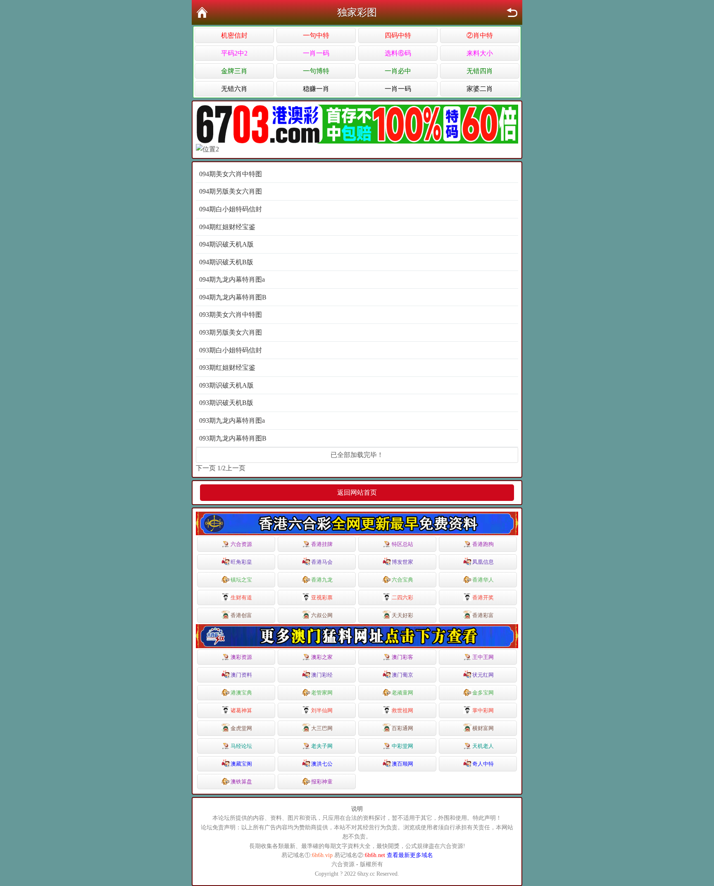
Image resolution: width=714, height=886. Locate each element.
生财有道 (241, 597)
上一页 (235, 468)
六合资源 (241, 544)
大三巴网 (322, 728)
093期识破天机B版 (226, 402)
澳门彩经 (322, 675)
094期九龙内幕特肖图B (233, 297)
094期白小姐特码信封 (230, 209)
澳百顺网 (402, 764)
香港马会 (322, 562)
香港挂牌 (322, 544)
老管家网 (322, 693)
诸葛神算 (241, 710)
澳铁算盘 (241, 781)
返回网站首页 (357, 492)
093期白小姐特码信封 (230, 350)
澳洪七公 (322, 764)
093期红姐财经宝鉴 (227, 367)
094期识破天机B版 (226, 262)
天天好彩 (402, 615)
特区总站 (402, 544)
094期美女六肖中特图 (230, 173)
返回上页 (512, 12)
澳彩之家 (322, 657)
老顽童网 (402, 693)
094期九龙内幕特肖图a (232, 279)
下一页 (206, 468)
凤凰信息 (483, 562)
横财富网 (483, 728)
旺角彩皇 (241, 562)
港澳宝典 (241, 693)
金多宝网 (483, 693)
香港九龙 (322, 580)
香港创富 (241, 615)
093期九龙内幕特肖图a (232, 420)
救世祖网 (402, 710)
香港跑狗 (483, 544)
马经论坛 (241, 746)
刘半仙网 (322, 710)
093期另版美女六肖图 (230, 332)
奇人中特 (483, 764)
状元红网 (483, 675)
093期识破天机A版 (226, 385)
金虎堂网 (241, 728)
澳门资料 (241, 675)
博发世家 (402, 562)
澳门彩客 (402, 657)
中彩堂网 (402, 746)
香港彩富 (483, 615)
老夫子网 (322, 746)
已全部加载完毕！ (357, 454)
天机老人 (483, 746)
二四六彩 (402, 597)
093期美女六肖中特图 (230, 314)
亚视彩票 (322, 597)
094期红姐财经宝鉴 (227, 226)
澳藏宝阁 (241, 764)
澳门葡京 (402, 675)
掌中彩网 (483, 710)
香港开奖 (483, 597)
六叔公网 (322, 615)
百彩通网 (402, 728)
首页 (202, 12)
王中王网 (483, 657)
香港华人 (483, 580)
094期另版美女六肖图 (230, 191)
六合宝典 (402, 580)
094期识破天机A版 (226, 244)
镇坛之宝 (241, 580)
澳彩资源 (241, 657)
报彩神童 (322, 781)
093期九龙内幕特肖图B (233, 438)
